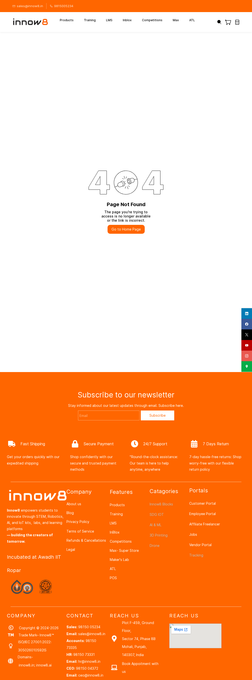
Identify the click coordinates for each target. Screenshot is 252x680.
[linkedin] (246, 313)
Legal (70, 549)
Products (117, 505)
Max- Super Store (124, 550)
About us (73, 504)
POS (113, 578)
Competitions (121, 541)
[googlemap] (246, 366)
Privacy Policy (77, 521)
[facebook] (246, 324)
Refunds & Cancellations (86, 540)
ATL (113, 569)
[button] (230, 22)
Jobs (193, 534)
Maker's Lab (119, 559)
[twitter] (246, 334)
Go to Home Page (126, 229)
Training (116, 514)
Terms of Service (80, 531)
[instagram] (246, 356)
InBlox (115, 532)
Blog (70, 513)
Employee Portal (202, 514)
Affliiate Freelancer (204, 524)
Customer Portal (202, 503)
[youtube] (246, 345)
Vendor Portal (200, 545)
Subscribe (157, 415)
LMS (113, 523)
